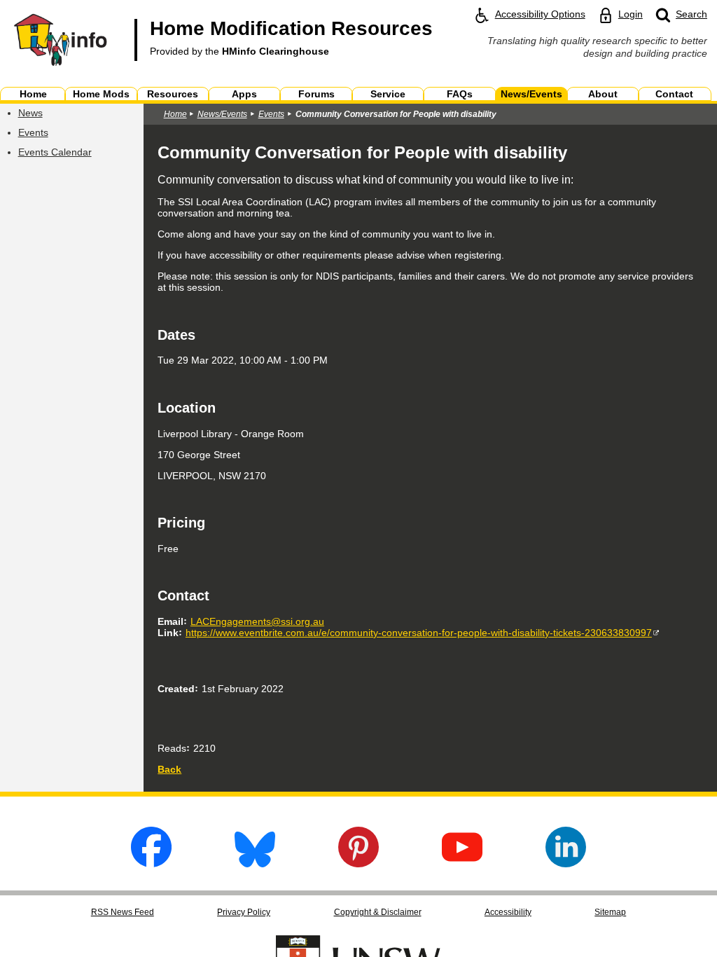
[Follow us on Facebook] (151, 863)
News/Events (222, 114)
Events (33, 132)
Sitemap (610, 912)
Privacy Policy (243, 912)
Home (175, 114)
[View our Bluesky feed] (255, 863)
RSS (122, 912)
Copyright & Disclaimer (378, 912)
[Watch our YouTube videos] (462, 863)
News (30, 112)
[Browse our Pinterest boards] (358, 863)
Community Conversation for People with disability (395, 114)
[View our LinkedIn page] (565, 863)
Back (169, 769)
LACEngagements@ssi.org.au (257, 621)
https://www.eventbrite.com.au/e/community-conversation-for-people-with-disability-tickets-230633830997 (419, 632)
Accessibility (508, 912)
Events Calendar (55, 152)
